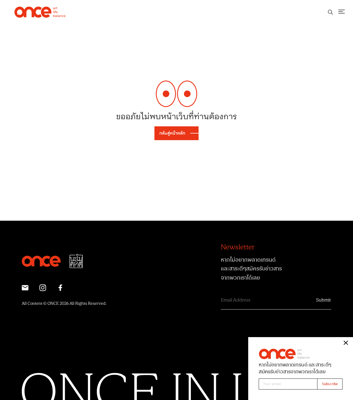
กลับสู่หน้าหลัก (172, 133)
